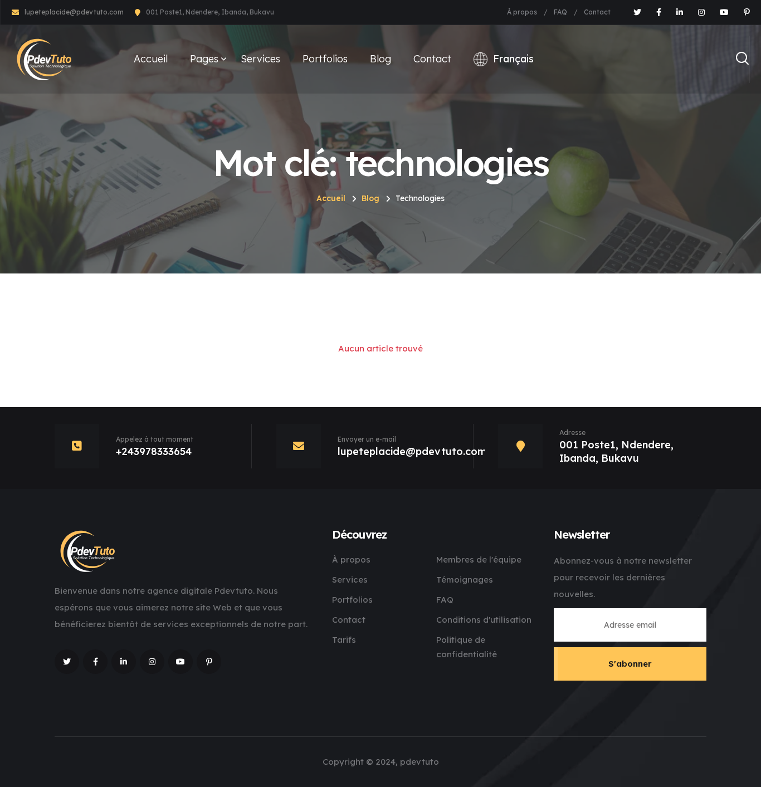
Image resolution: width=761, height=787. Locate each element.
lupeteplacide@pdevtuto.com (74, 12)
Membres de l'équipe (478, 559)
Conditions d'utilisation (483, 619)
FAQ (560, 12)
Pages (204, 58)
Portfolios (325, 58)
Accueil (151, 58)
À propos (522, 12)
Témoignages (464, 579)
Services (260, 58)
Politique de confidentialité (466, 646)
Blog (380, 58)
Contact (597, 12)
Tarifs (344, 639)
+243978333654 (154, 451)
